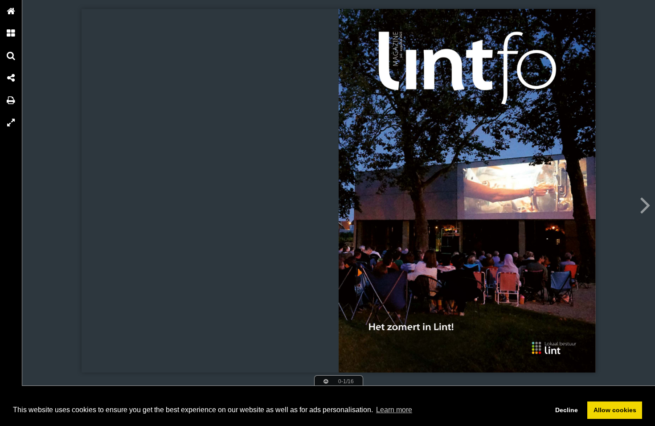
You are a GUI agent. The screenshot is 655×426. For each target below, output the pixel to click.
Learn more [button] (394, 410)
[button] (11, 11)
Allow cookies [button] (615, 410)
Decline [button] (566, 410)
